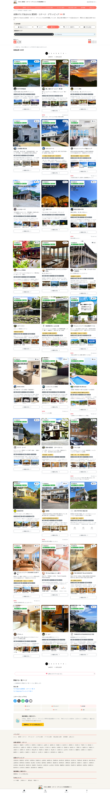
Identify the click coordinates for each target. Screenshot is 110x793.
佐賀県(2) (85, 765)
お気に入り (92, 7)
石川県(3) (38, 762)
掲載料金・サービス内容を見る (32, 724)
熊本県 (34, 752)
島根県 (47, 749)
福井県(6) (44, 762)
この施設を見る (26, 109)
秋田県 (34, 745)
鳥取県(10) (28, 765)
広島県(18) (46, 765)
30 (89, 42)
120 (95, 42)
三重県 (79, 747)
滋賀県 (85, 747)
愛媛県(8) (62, 765)
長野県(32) (22, 762)
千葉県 (84, 745)
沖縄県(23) (40, 767)
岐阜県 (72, 747)
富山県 (42, 747)
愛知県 (66, 747)
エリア (41, 27)
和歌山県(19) (22, 765)
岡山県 (53, 749)
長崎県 (28, 752)
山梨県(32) (16, 762)
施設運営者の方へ (92, 2)
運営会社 (30, 780)
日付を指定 (88, 27)
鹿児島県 (54, 752)
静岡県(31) (49, 762)
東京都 (90, 745)
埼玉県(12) (73, 760)
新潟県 (36, 747)
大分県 (40, 752)
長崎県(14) (90, 765)
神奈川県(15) (92, 760)
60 (92, 42)
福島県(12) (49, 760)
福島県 (52, 745)
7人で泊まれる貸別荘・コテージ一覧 (23, 689)
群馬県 (71, 745)
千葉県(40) (79, 760)
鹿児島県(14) (34, 767)
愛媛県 (78, 749)
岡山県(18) (40, 765)
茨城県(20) (55, 760)
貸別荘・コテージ (27, 7)
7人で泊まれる (58, 34)
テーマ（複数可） (70, 27)
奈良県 (28, 749)
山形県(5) (44, 760)
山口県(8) (51, 765)
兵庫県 (22, 749)
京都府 (91, 747)
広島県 (60, 749)
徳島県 (84, 749)
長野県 (29, 747)
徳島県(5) (67, 765)
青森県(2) (21, 760)
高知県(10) (73, 765)
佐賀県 (22, 752)
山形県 (46, 745)
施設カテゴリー (24, 27)
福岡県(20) (79, 765)
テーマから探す (60, 7)
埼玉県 (77, 745)
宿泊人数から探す (72, 7)
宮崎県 (47, 752)
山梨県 (23, 747)
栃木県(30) (61, 760)
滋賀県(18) (73, 762)
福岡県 (16, 752)
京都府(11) (79, 762)
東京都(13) (85, 760)
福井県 (54, 747)
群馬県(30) (67, 760)
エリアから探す (49, 7)
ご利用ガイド (23, 780)
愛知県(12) (55, 762)
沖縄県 (60, 752)
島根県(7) (34, 765)
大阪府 (16, 749)
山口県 (66, 749)
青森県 (22, 745)
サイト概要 (16, 780)
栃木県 (65, 745)
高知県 (90, 749)
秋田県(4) (32, 760)
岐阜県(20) (61, 762)
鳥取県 (41, 749)
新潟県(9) (27, 762)
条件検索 (83, 7)
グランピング (38, 7)
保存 (38, 61)
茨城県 (59, 745)
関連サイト (36, 780)
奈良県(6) (15, 765)
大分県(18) (22, 767)
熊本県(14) (16, 767)
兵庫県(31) (91, 762)
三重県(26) (67, 762)
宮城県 (40, 745)
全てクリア (17, 34)
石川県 (48, 747)
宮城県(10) (38, 760)
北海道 (16, 745)
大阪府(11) (85, 762)
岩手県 (28, 745)
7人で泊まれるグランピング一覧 (22, 691)
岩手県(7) (27, 760)
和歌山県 (35, 749)
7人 (54, 27)
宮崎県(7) (27, 767)
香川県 (72, 749)
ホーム (17, 7)
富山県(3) (33, 762)
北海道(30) (16, 760)
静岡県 (60, 747)
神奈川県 (16, 747)
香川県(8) (57, 765)
